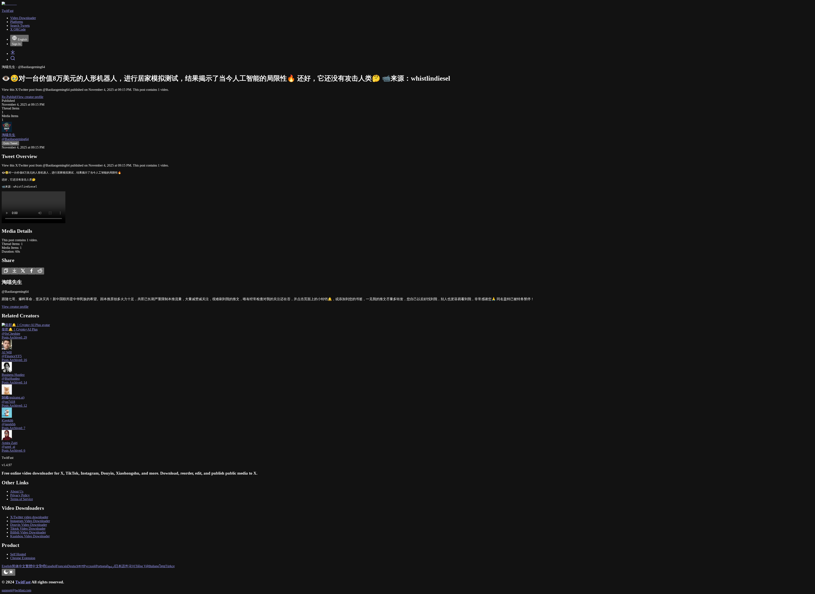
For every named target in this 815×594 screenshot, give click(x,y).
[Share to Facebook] (31, 271)
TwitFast (23, 582)
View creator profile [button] (30, 97)
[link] (12, 53)
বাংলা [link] (81, 566)
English (22, 39)
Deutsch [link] (72, 566)
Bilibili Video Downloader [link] (28, 532)
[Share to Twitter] (23, 271)
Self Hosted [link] (18, 554)
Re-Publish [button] (9, 97)
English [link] (7, 566)
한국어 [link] (130, 566)
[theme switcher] (8, 572)
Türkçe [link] (170, 566)
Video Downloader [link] (23, 18)
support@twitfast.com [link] (16, 590)
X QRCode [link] (18, 29)
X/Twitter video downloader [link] (29, 517)
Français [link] (61, 566)
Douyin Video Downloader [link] (28, 525)
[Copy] (6, 271)
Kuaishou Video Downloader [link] (30, 536)
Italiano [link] (154, 566)
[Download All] (14, 271)
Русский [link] (90, 566)
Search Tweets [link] (20, 25)
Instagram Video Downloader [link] (30, 521)
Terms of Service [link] (21, 499)
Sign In (16, 44)
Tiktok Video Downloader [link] (27, 528)
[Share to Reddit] (40, 271)
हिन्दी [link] (42, 566)
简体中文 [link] (18, 566)
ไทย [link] (162, 566)
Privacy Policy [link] (20, 495)
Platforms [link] (16, 22)
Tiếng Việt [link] (142, 566)
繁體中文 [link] (32, 566)
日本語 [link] (120, 566)
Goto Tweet (10, 143)
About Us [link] (16, 491)
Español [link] (50, 566)
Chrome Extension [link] (22, 558)
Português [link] (102, 566)
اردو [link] (112, 566)
